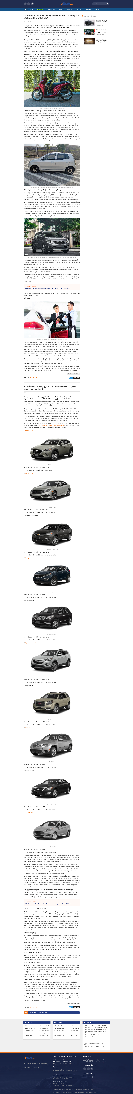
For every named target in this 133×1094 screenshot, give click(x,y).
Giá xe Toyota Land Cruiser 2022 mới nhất (45, 1028)
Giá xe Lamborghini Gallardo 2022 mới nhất (45, 1035)
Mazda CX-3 (29, 430)
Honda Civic (29, 473)
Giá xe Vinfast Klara (74, 1025)
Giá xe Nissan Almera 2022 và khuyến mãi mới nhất (96, 1025)
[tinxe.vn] (66, 4)
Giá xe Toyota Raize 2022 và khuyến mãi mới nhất (95, 1029)
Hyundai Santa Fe (30, 643)
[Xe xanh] (40, 9)
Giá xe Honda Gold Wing (74, 1035)
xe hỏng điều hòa (43, 1012)
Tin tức (32, 9)
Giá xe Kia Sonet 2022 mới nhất (30, 1033)
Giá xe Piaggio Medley (74, 1033)
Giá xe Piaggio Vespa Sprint (60, 1030)
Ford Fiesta (29, 812)
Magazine (97, 9)
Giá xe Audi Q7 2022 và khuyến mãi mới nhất (94, 1046)
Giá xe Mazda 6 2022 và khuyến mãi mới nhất (94, 1039)
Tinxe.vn (31, 1058)
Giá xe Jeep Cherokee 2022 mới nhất (45, 1033)
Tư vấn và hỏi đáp (51, 9)
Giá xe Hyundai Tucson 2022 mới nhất (30, 1025)
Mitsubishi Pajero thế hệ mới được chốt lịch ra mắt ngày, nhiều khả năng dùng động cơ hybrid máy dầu (101, 40)
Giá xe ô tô (70, 9)
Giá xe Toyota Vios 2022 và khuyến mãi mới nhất (95, 1034)
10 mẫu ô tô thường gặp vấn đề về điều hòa (50, 425)
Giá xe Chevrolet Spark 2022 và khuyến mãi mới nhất (94, 1044)
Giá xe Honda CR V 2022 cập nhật (30, 1028)
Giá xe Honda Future (59, 1035)
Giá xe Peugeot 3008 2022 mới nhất (45, 1030)
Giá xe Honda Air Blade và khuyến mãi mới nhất (95, 1041)
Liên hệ (85, 1075)
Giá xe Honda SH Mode (60, 1028)
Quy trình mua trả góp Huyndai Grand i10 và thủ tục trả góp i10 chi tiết (48, 288)
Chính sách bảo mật (88, 1077)
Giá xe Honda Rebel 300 (74, 1030)
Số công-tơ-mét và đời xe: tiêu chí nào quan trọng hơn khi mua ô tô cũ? (48, 904)
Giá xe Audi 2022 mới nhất (45, 1025)
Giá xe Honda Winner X (60, 1025)
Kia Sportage (29, 558)
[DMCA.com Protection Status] (74, 377)
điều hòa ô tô (33, 1012)
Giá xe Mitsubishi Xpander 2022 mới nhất (30, 1035)
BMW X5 (27, 728)
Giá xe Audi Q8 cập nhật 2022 (30, 1030)
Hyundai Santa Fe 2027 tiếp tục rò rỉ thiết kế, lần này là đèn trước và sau (102, 22)
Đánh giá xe (88, 9)
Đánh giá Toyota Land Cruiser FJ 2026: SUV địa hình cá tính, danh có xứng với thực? (101, 31)
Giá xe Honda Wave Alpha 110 (60, 1033)
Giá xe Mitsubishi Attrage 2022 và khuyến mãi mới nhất (95, 1032)
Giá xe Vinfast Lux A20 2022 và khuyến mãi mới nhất (96, 1027)
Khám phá (61, 9)
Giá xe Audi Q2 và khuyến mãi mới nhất (93, 1036)
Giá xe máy (79, 9)
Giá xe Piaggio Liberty (74, 1028)
